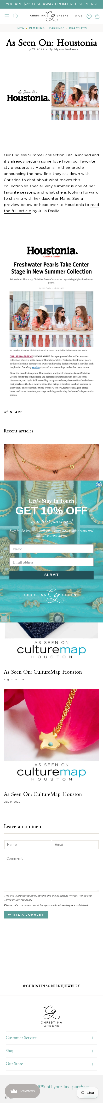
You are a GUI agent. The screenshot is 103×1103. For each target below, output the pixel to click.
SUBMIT (51, 575)
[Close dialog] (99, 484)
